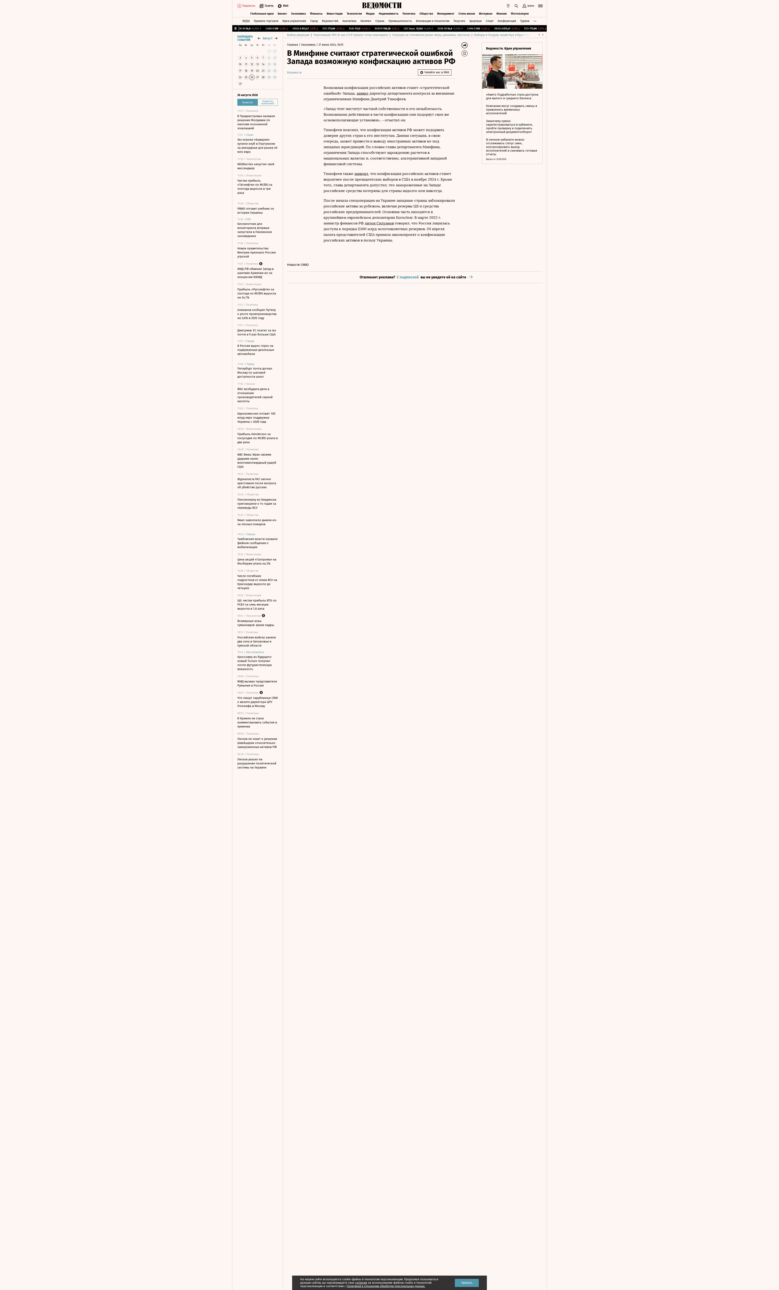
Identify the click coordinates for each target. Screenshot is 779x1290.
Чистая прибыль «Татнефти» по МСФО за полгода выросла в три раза (254, 187)
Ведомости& (330, 21)
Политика (408, 13)
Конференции (507, 21)
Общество (426, 13)
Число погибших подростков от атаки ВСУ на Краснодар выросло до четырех (257, 582)
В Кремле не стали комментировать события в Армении (257, 722)
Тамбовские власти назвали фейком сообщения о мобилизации (257, 543)
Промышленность (400, 21)
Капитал (365, 21)
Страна (379, 21)
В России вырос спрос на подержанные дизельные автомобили (255, 350)
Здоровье (475, 21)
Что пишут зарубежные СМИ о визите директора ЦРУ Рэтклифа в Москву (257, 702)
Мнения (501, 13)
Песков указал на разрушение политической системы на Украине (256, 763)
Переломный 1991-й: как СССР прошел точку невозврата (350, 35)
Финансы (316, 13)
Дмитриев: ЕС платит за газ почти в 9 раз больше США (256, 332)
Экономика (298, 13)
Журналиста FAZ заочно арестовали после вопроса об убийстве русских (256, 483)
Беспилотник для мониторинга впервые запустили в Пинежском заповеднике (254, 230)
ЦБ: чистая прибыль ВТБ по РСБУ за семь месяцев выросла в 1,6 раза (257, 604)
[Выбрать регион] (508, 6)
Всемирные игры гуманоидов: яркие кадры (255, 623)
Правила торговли (266, 21)
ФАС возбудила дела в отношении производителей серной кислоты (255, 395)
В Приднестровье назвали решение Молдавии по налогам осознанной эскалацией (256, 122)
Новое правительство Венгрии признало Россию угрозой (256, 252)
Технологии (354, 13)
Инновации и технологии (432, 21)
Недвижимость (388, 13)
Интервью (485, 13)
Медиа (370, 13)
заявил (362, 93)
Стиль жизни (466, 13)
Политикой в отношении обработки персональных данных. (386, 1286)
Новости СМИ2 (298, 265)
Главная (293, 44)
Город (314, 21)
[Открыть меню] (540, 6)
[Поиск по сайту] (516, 6)
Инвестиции (335, 13)
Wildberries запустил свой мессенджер (255, 166)
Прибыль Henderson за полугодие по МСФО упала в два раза (257, 438)
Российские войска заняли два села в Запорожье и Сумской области (256, 641)
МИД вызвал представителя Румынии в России (257, 683)
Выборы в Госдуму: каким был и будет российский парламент (515, 35)
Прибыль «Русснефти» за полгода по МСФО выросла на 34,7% (256, 293)
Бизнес (282, 13)
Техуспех (459, 21)
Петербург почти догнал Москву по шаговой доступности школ (254, 372)
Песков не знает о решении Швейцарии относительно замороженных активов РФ (257, 743)
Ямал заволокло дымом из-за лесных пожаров (257, 522)
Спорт (490, 21)
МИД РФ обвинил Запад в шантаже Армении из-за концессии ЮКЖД (255, 273)
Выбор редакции (298, 35)
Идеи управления (294, 21)
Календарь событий (245, 38)
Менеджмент (445, 13)
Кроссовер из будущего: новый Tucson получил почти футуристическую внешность (254, 663)
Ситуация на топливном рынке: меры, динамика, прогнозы (431, 35)
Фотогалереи (520, 13)
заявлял (361, 173)
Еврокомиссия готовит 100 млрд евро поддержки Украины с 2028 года (256, 418)
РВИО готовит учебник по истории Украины (255, 210)
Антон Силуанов (379, 223)
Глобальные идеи (262, 13)
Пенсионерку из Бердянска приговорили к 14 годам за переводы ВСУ (256, 504)
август (267, 38)
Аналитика (349, 21)
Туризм (524, 21)
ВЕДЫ (246, 21)
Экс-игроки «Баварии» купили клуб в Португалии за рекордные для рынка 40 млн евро (257, 146)
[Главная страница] (382, 6)
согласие (361, 1283)
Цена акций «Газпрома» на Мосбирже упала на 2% (256, 561)
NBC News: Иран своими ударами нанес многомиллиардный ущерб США (256, 461)
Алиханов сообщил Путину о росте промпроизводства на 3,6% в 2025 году (257, 314)
